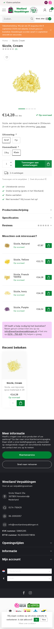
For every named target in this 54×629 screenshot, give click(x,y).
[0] (50, 10)
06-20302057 (15, 516)
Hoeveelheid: (10, 147)
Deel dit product (37, 179)
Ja (36, 619)
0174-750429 (15, 507)
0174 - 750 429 (15, 334)
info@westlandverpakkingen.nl (20, 331)
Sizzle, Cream (18, 40)
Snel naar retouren (27, 464)
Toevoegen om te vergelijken (14, 179)
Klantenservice (27, 454)
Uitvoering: (9, 134)
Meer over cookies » (27, 623)
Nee (44, 619)
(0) (16, 49)
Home (5, 40)
